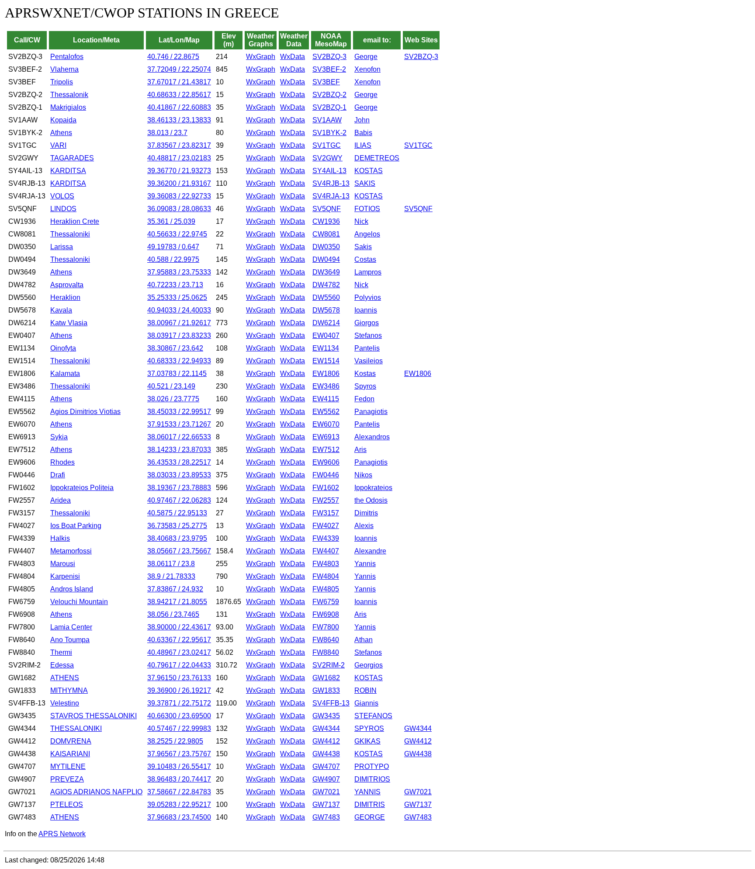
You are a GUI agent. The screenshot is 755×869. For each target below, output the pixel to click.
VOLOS (62, 196)
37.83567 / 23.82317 (179, 145)
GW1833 (326, 690)
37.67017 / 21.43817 (179, 82)
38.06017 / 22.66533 (179, 437)
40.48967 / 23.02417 (179, 652)
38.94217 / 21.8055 (177, 601)
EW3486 (325, 386)
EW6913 (325, 437)
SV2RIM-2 (328, 665)
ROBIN (365, 690)
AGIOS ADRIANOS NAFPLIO (96, 792)
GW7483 (326, 817)
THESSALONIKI (76, 728)
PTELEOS (66, 804)
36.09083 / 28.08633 (179, 208)
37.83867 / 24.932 (175, 589)
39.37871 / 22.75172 (179, 703)
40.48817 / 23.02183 (179, 158)
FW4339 (325, 538)
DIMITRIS (369, 804)
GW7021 (326, 792)
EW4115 (325, 399)
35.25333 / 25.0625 (177, 297)
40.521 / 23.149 (171, 386)
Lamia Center (71, 627)
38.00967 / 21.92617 (179, 323)
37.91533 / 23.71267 (179, 424)
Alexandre (370, 551)
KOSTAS (368, 170)
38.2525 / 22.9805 (175, 741)
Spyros (365, 386)
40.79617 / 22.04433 (179, 665)
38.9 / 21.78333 (171, 576)
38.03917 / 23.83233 (179, 335)
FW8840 (325, 652)
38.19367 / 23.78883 (179, 487)
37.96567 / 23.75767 (179, 754)
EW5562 (325, 411)
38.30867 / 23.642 (175, 348)
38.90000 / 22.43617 (179, 627)
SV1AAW (327, 120)
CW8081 (326, 234)
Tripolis (61, 82)
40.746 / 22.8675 (173, 56)
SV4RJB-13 (331, 183)
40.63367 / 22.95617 (179, 639)
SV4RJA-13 (331, 196)
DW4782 (326, 285)
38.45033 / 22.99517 (179, 411)
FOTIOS (367, 208)
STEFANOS (373, 716)
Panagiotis (371, 411)
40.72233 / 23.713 (175, 285)
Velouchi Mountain (79, 601)
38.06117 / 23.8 (171, 563)
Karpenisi (65, 576)
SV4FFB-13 (331, 703)
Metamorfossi (71, 551)
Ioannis (365, 310)
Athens (61, 132)
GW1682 (326, 677)
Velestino (64, 703)
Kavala (61, 310)
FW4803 (325, 563)
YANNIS (367, 792)
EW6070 (325, 424)
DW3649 (326, 272)
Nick (361, 221)
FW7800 (325, 627)
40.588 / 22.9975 (173, 259)
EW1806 (325, 373)
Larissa (61, 246)
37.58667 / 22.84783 (179, 792)
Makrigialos (68, 107)
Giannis (366, 703)
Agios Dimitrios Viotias (85, 411)
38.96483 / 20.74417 (179, 779)
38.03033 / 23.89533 (179, 475)
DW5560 (326, 297)
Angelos (367, 234)
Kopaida (63, 120)
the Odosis (371, 500)
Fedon (364, 399)
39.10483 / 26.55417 (179, 766)
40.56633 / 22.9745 (177, 234)
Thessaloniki (70, 234)
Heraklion (65, 297)
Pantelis (367, 348)
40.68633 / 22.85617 (179, 94)
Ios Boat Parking (75, 525)
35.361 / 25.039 (171, 221)
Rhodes (62, 462)
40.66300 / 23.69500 (179, 716)
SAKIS (364, 183)
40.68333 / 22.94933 (179, 361)
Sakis (363, 246)
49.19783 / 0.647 (173, 246)
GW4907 (326, 779)
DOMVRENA (70, 741)
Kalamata (65, 373)
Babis (363, 132)
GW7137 (326, 804)
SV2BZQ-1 (329, 107)
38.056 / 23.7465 (173, 614)
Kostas (365, 373)
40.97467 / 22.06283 (179, 500)
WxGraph (260, 56)
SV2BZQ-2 (329, 94)
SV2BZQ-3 (329, 56)
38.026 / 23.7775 (173, 399)
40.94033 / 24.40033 (179, 310)
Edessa (62, 665)
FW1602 (325, 487)
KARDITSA (68, 170)
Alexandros (372, 437)
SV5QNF (326, 208)
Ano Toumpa (70, 639)
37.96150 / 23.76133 (179, 677)
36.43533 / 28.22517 (179, 462)
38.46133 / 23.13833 (179, 120)
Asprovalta (66, 285)
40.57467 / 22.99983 (179, 728)
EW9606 (325, 462)
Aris (360, 449)
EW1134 (325, 348)
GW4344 (326, 728)
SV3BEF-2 (329, 69)
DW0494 (326, 259)
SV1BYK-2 (329, 132)
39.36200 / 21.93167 (179, 183)
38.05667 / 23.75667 (179, 551)
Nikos (363, 475)
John (362, 120)
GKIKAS (367, 741)
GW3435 (326, 716)
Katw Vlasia (68, 323)
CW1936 (326, 221)
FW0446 (325, 475)
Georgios (368, 665)
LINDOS (63, 208)
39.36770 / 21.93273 (179, 170)
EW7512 (325, 449)
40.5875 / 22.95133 (177, 513)
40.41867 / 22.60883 (179, 107)
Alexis (364, 525)
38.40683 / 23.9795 (177, 538)
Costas (365, 259)
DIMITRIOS (372, 779)
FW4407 (325, 551)
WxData (292, 56)
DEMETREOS (376, 158)
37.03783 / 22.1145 (177, 373)
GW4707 (326, 766)
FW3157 (325, 513)
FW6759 (325, 601)
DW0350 (326, 246)
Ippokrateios (373, 487)
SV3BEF (326, 82)
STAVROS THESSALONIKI (93, 716)
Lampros (367, 272)
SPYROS (369, 728)
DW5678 (326, 310)
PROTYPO (371, 766)
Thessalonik (69, 94)
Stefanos (368, 335)
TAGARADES (72, 158)
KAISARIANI (70, 754)
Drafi (57, 475)
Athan (363, 639)
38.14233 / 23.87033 (179, 449)
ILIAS (362, 145)
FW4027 (325, 525)
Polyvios (367, 297)
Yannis (365, 563)
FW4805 (325, 589)
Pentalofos (66, 56)
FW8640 (325, 639)
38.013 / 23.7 (167, 132)
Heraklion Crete (74, 221)
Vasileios (368, 361)
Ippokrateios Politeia (82, 487)
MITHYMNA (69, 690)
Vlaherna (64, 69)
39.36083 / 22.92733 (179, 196)
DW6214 (326, 323)
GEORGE (369, 817)
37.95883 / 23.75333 (179, 272)
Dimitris (366, 513)
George (366, 56)
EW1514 (325, 361)
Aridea (60, 500)
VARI (58, 145)
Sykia (59, 437)
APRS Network (62, 834)
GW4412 (326, 741)
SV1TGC (326, 145)
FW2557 (325, 500)
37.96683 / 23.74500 (179, 817)
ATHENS (64, 677)
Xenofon (367, 69)
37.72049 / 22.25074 (179, 69)
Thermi (61, 652)
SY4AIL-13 (329, 170)
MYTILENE (68, 766)
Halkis (60, 538)
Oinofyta (63, 348)
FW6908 (325, 614)
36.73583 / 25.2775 (177, 525)
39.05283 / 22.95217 (179, 804)
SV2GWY (327, 158)
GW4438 (326, 754)
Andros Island (71, 589)
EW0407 (325, 335)
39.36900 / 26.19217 (179, 690)
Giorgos (366, 323)
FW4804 (325, 576)
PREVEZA (67, 779)
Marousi (62, 563)
